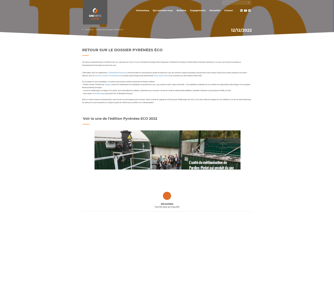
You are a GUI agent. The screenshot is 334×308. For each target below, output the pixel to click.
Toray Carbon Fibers (161, 76)
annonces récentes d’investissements (108, 76)
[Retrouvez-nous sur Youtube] (245, 10)
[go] (248, 2)
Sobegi (107, 84)
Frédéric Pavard (134, 62)
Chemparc (218, 62)
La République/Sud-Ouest (116, 73)
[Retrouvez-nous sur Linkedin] (241, 10)
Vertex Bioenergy (99, 93)
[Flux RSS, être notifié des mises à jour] (249, 10)
